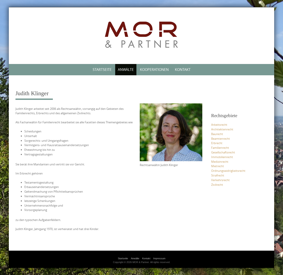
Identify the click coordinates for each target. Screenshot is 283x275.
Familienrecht (220, 148)
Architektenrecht (222, 129)
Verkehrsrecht (220, 180)
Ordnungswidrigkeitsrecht (228, 171)
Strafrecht (217, 175)
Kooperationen (154, 69)
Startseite (102, 69)
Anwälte (126, 69)
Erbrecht (216, 143)
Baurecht (217, 134)
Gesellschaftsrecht (223, 152)
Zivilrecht (217, 185)
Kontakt (183, 69)
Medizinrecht (219, 162)
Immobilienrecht (222, 157)
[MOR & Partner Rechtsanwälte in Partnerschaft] (141, 34)
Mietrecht (217, 166)
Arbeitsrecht (219, 125)
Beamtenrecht (220, 139)
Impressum (159, 258)
